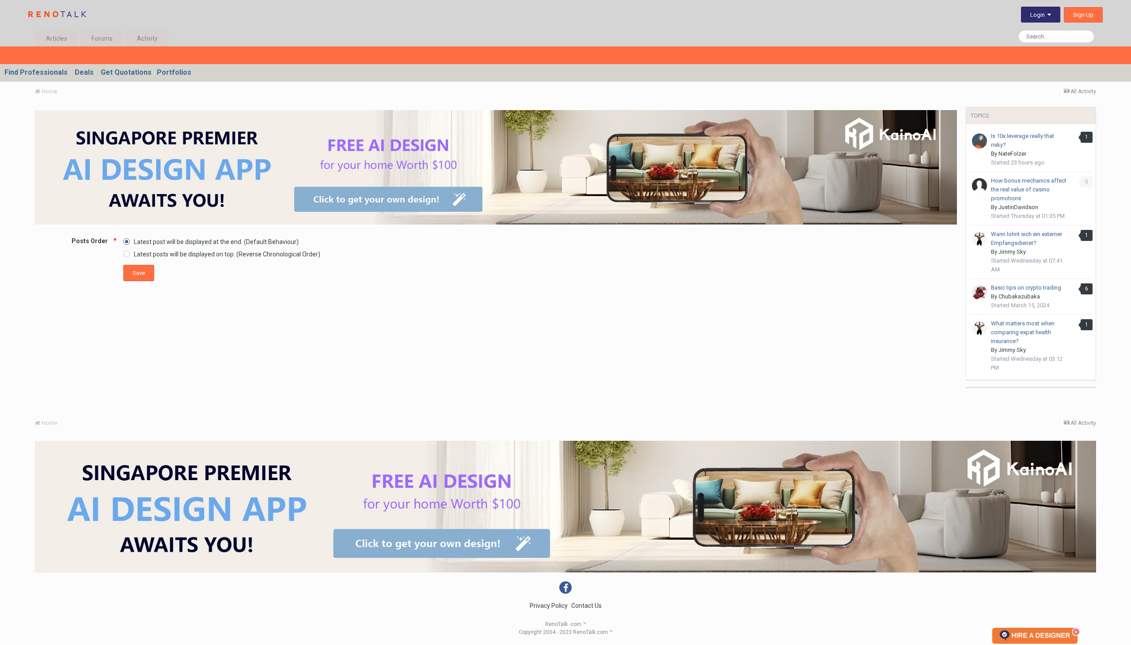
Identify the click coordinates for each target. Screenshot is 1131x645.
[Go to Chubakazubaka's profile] (979, 292)
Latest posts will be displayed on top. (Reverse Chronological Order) (227, 254)
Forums (102, 38)
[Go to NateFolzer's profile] (979, 141)
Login (1039, 14)
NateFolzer (1012, 153)
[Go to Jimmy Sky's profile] (979, 239)
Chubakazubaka (1019, 296)
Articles (56, 38)
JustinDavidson (1018, 207)
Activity (147, 38)
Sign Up (1083, 14)
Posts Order (90, 240)
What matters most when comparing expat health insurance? (1023, 332)
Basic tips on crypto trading (1026, 287)
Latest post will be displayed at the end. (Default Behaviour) (216, 241)
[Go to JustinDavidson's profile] (979, 185)
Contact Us (586, 605)
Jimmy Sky (1012, 251)
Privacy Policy (549, 605)
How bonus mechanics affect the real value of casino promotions (1028, 189)
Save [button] (139, 273)
